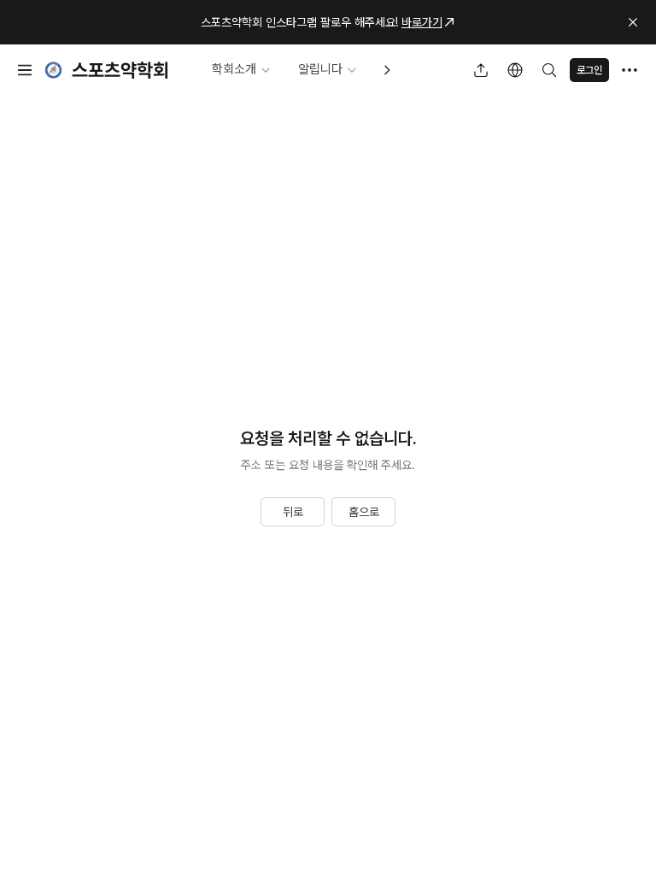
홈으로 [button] (363, 512)
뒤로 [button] (293, 512)
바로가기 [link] (421, 22)
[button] (633, 22)
